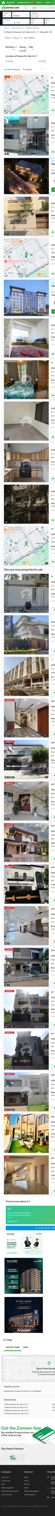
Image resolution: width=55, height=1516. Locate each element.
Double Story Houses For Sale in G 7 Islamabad (22, 1391)
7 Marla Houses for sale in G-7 (16, 1407)
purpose (6, 13)
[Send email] (53, 110)
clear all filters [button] (29, 38)
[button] (6, 15)
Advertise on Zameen (10, 1491)
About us (5, 1477)
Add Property (29, 1494)
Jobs (3, 1484)
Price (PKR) (6, 20)
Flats (31, 48)
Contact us (5, 1481)
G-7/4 (9, 61)
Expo (26, 1488)
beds (32, 20)
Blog (26, 1477)
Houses (22, 48)
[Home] (3, 2)
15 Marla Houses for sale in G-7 (16, 1413)
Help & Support (7, 1488)
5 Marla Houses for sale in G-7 (16, 1404)
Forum (27, 1484)
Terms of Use (6, 1494)
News (26, 1481)
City (14, 13)
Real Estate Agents (31, 1491)
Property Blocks (25, 2)
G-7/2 (42, 61)
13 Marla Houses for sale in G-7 (16, 1410)
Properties (10, 2)
